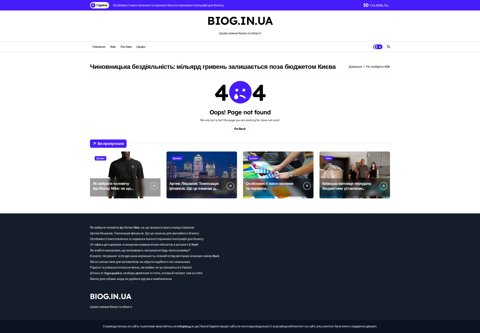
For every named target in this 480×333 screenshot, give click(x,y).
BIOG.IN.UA (240, 21)
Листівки (126, 47)
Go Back (240, 128)
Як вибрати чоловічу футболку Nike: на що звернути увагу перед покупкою (112, 190)
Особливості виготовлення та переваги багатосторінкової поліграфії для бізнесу (271, 190)
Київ (113, 47)
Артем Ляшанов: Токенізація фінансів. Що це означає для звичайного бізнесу (194, 188)
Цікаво (140, 47)
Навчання (98, 47)
